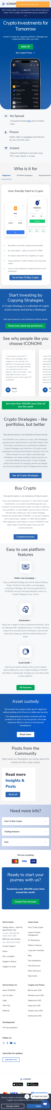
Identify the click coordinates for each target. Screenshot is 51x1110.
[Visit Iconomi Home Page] (9, 3)
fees (29, 121)
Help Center (32, 976)
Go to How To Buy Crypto (25, 277)
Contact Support (8, 946)
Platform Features (35, 945)
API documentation (9, 1027)
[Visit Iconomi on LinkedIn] (15, 1043)
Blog (29, 955)
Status (5, 951)
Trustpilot (27, 137)
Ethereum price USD (36, 995)
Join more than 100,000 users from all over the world (25, 405)
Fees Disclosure (34, 966)
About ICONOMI (8, 990)
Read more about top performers (25, 325)
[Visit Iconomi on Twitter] (3, 1043)
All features (26, 687)
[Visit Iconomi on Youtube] (11, 1043)
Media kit (5, 1010)
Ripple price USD (34, 1000)
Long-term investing (36, 950)
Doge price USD (34, 1005)
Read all (13, 794)
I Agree (38, 1106)
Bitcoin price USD (35, 990)
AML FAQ (6, 1005)
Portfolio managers (25, 175)
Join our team (7, 995)
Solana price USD (34, 1016)
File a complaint (8, 956)
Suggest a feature (9, 961)
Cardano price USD (35, 1010)
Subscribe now (11, 1059)
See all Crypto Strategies (25, 475)
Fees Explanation (34, 960)
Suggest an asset (9, 966)
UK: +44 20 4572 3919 (11, 942)
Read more (25, 734)
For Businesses (34, 940)
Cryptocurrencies (25, 536)
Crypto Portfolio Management (34, 933)
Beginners (6, 175)
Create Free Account (25, 901)
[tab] (6, 176)
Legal (4, 1000)
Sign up (25, 46)
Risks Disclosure (34, 971)
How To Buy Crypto (35, 927)
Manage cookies (12, 1106)
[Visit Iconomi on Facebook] (7, 1043)
